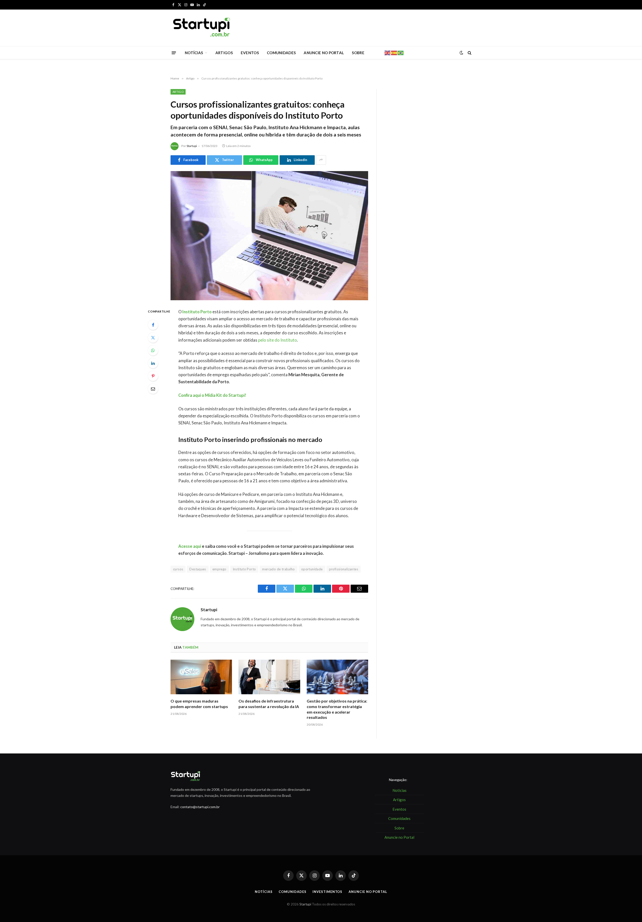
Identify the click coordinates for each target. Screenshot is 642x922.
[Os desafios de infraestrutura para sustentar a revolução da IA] (269, 677)
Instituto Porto (197, 311)
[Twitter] (153, 338)
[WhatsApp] (153, 350)
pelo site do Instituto (277, 340)
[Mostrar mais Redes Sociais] (321, 160)
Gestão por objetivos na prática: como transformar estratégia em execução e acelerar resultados (337, 709)
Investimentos (327, 892)
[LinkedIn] (153, 363)
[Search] (469, 52)
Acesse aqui (189, 546)
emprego (219, 569)
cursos (178, 569)
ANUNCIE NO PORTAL (324, 52)
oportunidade (312, 569)
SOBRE (358, 52)
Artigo (178, 91)
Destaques (197, 569)
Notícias (263, 892)
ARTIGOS (224, 52)
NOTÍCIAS (194, 52)
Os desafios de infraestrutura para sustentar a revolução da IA (268, 704)
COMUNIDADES (281, 52)
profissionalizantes (343, 569)
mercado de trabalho (278, 569)
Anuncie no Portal (368, 892)
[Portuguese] (400, 52)
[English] (387, 52)
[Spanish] (394, 52)
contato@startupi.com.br (200, 807)
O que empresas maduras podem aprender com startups (199, 704)
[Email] (153, 389)
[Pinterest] (153, 376)
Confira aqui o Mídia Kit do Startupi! (212, 395)
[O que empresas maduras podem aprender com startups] (201, 677)
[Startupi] (202, 27)
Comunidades (292, 892)
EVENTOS (250, 52)
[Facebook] (153, 325)
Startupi (192, 146)
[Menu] (174, 52)
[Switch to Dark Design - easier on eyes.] (461, 53)
